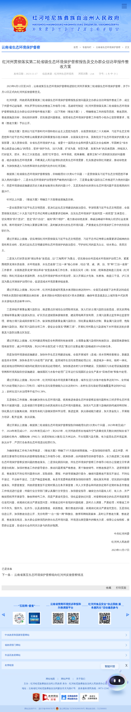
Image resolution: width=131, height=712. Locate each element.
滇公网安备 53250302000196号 (72, 709)
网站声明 (65, 679)
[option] (43, 614)
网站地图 (50, 679)
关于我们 (80, 679)
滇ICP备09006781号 (47, 709)
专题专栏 (86, 47)
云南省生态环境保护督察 (108, 47)
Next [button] (127, 614)
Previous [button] (3, 614)
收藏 (108, 587)
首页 (75, 47)
